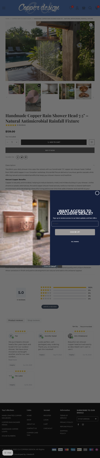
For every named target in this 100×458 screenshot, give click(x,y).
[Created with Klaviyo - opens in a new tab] (50, 266)
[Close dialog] (97, 193)
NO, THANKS (75, 241)
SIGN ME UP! (75, 232)
